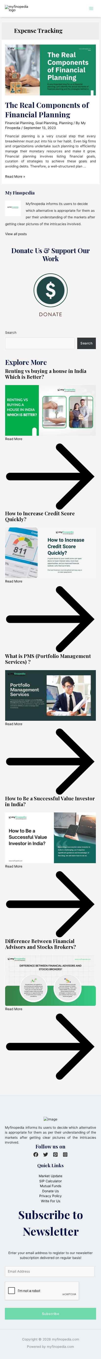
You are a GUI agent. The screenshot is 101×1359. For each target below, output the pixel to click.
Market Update (50, 1176)
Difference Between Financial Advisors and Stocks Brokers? (40, 944)
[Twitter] (45, 1154)
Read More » (15, 176)
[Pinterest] (55, 1154)
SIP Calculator (50, 1181)
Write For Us (50, 1201)
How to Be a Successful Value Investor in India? (50, 801)
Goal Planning (46, 123)
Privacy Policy (50, 1196)
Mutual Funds (50, 1186)
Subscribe (50, 1314)
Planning (66, 123)
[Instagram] (65, 1154)
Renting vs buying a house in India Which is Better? (45, 374)
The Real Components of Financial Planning (47, 109)
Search (10, 332)
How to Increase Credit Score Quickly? (40, 516)
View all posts (16, 234)
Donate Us (50, 1191)
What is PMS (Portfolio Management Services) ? (48, 659)
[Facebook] (35, 1154)
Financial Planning (19, 123)
